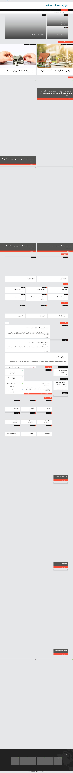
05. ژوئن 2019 (63, 316)
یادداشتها (44, 15)
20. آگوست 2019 (44, 329)
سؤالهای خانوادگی (16, 367)
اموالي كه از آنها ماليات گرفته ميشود (56, 71)
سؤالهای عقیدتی (32, 367)
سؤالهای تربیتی (8, 367)
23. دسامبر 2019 (30, 279)
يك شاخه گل (65, 257)
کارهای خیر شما (49, 400)
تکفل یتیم (48, 408)
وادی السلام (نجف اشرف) (61, 476)
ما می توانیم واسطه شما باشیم (12, 433)
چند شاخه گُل (65, 305)
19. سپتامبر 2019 (67, 72)
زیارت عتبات (32, 408)
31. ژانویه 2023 (12, 386)
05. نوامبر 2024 (12, 373)
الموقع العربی (7, 0)
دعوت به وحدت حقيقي (38, 34)
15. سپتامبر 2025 (46, 385)
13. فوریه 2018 (68, 95)
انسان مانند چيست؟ (30, 278)
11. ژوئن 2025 (63, 298)
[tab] (32, 367)
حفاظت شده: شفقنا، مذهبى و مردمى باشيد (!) (20, 246)
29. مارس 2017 (45, 344)
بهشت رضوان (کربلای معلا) (61, 650)
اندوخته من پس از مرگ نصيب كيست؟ (67, 44)
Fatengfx (44, 771)
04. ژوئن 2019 (42, 316)
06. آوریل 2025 (63, 24)
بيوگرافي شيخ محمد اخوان (63, 370)
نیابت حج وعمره (47, 433)
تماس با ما (66, 0)
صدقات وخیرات (47, 420)
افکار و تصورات (65, 325)
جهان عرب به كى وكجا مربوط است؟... (37, 327)
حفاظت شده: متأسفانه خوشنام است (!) (59, 246)
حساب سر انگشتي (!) (61, 34)
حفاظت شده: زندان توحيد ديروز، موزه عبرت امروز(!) (18, 159)
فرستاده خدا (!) (63, 289)
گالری (66, 374)
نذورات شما (16, 408)
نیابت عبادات (32, 433)
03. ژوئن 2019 (20, 316)
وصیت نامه (64, 563)
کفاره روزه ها (31, 420)
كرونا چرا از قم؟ (61, 12)
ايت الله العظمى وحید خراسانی (62, 386)
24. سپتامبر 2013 (46, 409)
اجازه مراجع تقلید (64, 372)
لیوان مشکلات (63, 278)
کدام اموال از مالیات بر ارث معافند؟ (19, 71)
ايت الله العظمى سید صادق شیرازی (61, 382)
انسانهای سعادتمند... (60, 357)
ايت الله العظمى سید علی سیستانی (61, 384)
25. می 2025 (42, 299)
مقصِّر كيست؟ (45, 383)
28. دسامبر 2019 (62, 279)
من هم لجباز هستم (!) (40, 289)
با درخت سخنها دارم (62, 22)
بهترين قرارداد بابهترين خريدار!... (39, 342)
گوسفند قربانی (15, 420)
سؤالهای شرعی (24, 367)
